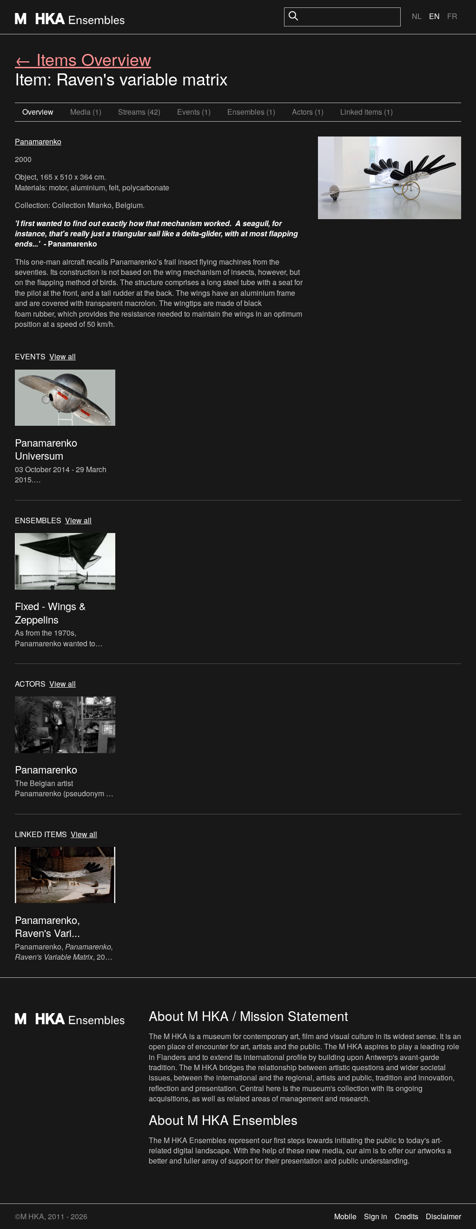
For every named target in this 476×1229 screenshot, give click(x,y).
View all (62, 356)
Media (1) (85, 111)
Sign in (375, 1216)
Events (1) (194, 111)
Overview (37, 111)
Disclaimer (443, 1216)
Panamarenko (38, 141)
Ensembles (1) (251, 111)
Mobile (345, 1216)
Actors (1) (308, 111)
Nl (417, 16)
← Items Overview (83, 59)
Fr (452, 16)
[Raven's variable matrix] (389, 179)
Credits (406, 1216)
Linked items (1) (366, 111)
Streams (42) (139, 111)
